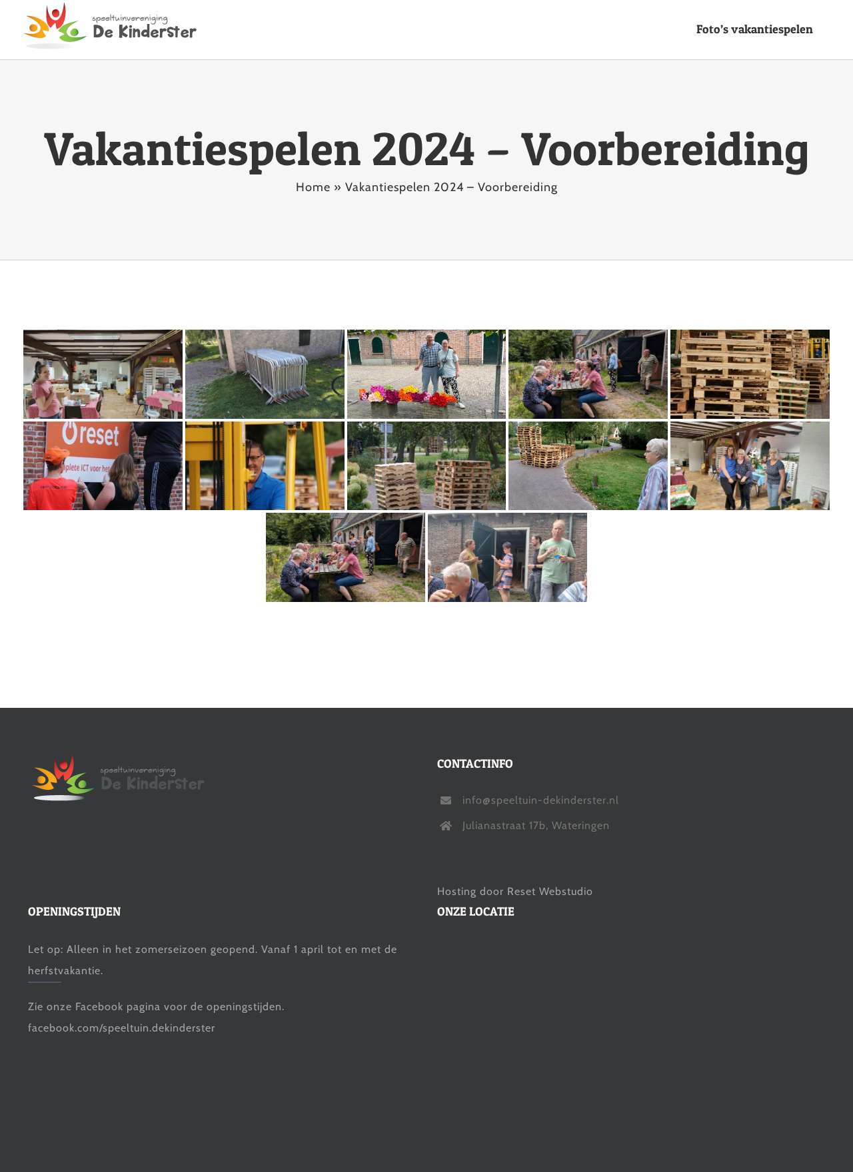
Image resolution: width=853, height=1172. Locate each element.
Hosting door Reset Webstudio (515, 891)
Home (313, 187)
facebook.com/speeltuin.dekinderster (121, 1028)
